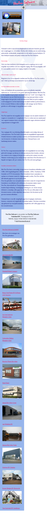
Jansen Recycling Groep (9, 403)
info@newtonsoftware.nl (23, 221)
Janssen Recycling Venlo (9, 445)
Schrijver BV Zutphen (8, 467)
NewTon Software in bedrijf (10, 229)
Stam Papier (5, 383)
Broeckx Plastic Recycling (9, 361)
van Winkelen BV (7, 424)
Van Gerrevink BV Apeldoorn (11, 508)
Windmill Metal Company (9, 271)
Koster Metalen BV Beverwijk (11, 488)
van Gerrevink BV (7, 255)
